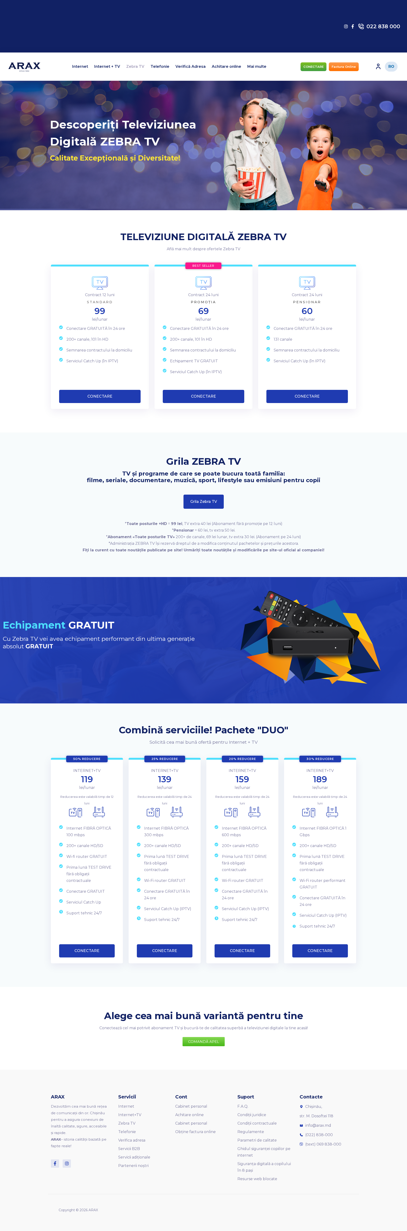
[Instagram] (67, 1163)
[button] (313, 66)
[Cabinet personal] (378, 66)
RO (391, 66)
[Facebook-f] (55, 1163)
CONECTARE (99, 396)
